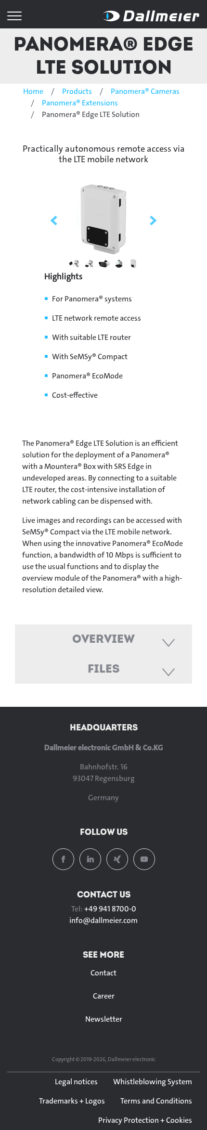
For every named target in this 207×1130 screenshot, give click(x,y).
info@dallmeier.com (103, 920)
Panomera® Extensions (80, 103)
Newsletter (103, 1019)
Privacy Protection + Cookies (145, 1120)
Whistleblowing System (152, 1082)
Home (33, 91)
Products (77, 91)
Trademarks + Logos (72, 1101)
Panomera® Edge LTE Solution (103, 55)
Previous (54, 220)
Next (153, 220)
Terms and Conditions (156, 1101)
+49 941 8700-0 (110, 909)
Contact (103, 973)
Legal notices (76, 1082)
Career (104, 996)
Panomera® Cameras (145, 91)
